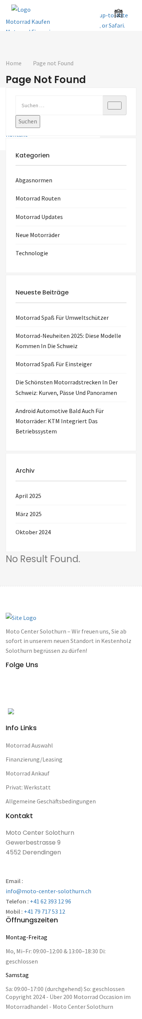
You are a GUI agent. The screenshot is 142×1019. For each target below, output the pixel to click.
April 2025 (28, 495)
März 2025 (29, 514)
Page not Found (53, 63)
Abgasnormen (34, 180)
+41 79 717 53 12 (44, 911)
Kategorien (33, 155)
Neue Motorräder (38, 235)
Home (14, 63)
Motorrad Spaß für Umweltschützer (62, 317)
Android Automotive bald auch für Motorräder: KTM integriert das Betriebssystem (60, 421)
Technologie (32, 253)
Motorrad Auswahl (29, 745)
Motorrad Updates (39, 216)
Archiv (25, 470)
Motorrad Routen (38, 198)
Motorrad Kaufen (28, 21)
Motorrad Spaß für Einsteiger (54, 364)
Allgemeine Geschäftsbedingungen (51, 801)
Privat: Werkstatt (28, 787)
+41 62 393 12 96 (50, 901)
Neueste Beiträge (42, 292)
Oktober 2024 (33, 532)
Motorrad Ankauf (28, 773)
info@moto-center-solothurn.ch (48, 891)
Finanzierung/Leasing (34, 759)
